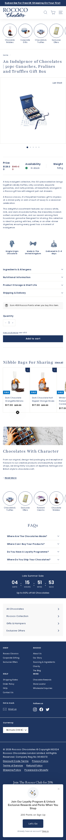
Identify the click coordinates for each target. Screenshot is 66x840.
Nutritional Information (16, 277)
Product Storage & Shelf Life (20, 285)
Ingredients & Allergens (17, 269)
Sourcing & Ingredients (44, 662)
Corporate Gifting (11, 658)
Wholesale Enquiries (42, 688)
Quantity (8, 315)
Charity (36, 666)
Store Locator (39, 684)
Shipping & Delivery (14, 292)
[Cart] (53, 12)
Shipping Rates (10, 679)
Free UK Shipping (10, 332)
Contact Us (8, 692)
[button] (10, 420)
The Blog (37, 670)
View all (59, 362)
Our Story (37, 658)
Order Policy (8, 684)
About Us (37, 653)
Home (5, 55)
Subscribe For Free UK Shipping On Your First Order (32, 4)
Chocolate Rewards (42, 679)
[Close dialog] (60, 767)
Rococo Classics (10, 653)
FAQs (5, 688)
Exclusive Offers (10, 662)
